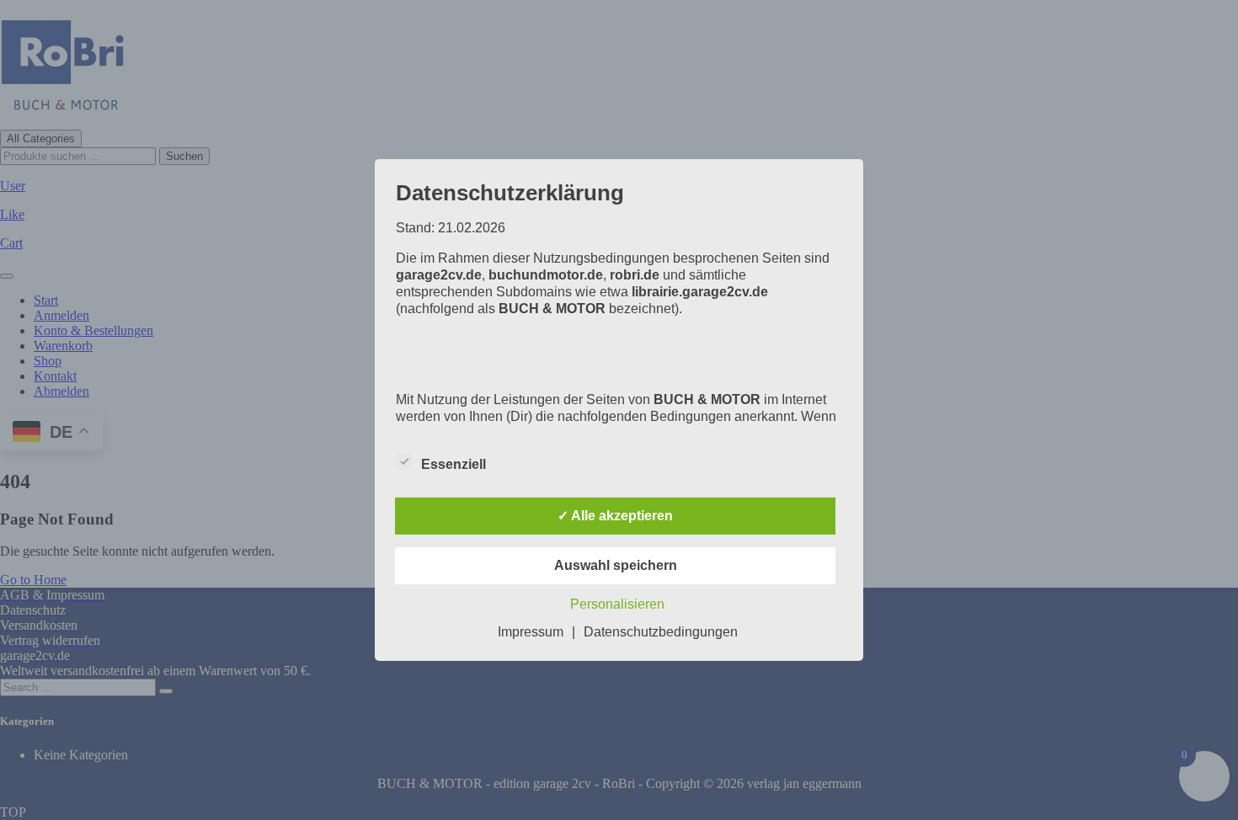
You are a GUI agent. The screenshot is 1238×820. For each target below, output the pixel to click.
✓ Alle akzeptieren (615, 516)
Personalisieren (617, 604)
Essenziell (453, 464)
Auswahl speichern (615, 565)
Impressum (530, 632)
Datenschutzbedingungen (661, 632)
